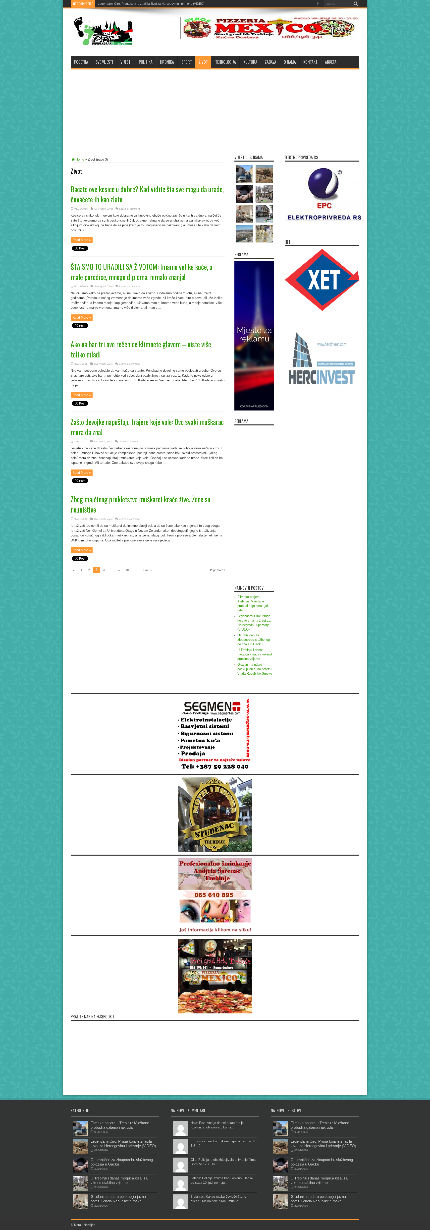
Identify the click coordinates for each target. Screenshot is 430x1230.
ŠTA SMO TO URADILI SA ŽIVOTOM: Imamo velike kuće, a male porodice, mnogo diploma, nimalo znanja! (141, 272)
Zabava (270, 62)
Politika (146, 62)
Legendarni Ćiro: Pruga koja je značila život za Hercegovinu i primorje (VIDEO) (123, 1143)
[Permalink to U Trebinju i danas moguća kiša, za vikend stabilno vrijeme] (80, 1190)
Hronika (167, 62)
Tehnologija (225, 62)
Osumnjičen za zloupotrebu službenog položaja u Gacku (136, 3)
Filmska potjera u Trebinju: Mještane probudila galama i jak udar (120, 1125)
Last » (147, 570)
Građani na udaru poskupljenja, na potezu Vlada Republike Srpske (254, 669)
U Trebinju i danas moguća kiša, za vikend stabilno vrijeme (254, 654)
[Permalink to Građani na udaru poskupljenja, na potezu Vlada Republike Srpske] (80, 1208)
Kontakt (310, 62)
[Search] (355, 3)
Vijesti (125, 62)
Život (203, 62)
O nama (290, 62)
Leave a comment (129, 208)
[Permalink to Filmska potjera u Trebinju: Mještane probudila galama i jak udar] (80, 1134)
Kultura (250, 62)
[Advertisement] (215, 109)
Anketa (330, 62)
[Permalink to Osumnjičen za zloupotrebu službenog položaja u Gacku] (80, 1171)
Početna (81, 62)
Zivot (110, 208)
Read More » (81, 240)
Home (80, 159)
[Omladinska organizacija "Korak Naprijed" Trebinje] (103, 43)
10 (127, 570)
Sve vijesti (104, 62)
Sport (186, 62)
